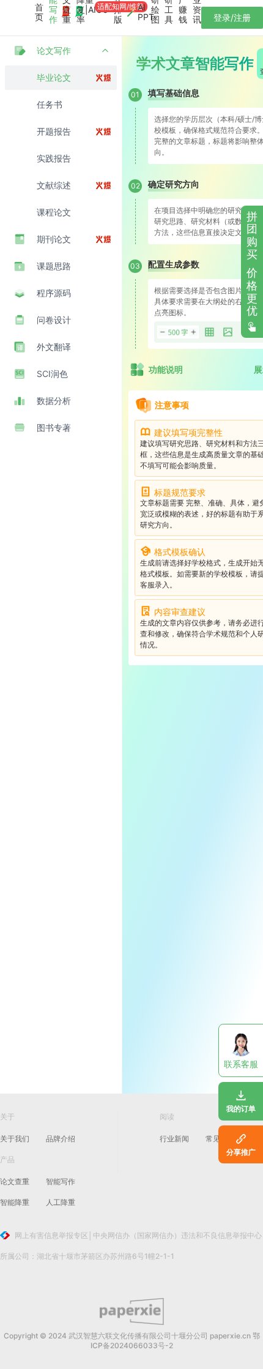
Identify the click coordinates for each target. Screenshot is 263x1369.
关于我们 (14, 1138)
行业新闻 (174, 1138)
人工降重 (60, 1202)
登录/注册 (232, 17)
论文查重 (14, 1181)
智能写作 (60, 1181)
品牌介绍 (60, 1138)
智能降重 (14, 1202)
